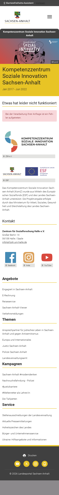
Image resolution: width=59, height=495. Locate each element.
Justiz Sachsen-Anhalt (14, 345)
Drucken (30, 455)
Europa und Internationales (16, 339)
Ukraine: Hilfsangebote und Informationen (24, 439)
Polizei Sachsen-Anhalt (14, 352)
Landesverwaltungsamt (14, 358)
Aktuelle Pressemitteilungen (17, 421)
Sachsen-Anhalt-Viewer (14, 307)
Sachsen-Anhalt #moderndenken (19, 374)
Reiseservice (8, 301)
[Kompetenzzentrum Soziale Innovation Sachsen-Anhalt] (17, 464)
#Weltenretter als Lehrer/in (16, 392)
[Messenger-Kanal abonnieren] (45, 464)
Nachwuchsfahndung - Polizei (18, 380)
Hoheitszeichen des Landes (16, 427)
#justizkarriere (9, 386)
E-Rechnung (8, 295)
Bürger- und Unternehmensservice (20, 433)
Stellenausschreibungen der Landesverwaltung (27, 415)
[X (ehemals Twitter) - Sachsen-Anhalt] (26, 464)
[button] (18, 3)
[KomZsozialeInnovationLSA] (36, 464)
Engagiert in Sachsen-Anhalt (17, 289)
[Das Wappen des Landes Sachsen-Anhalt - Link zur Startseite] (17, 17)
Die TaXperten (9, 398)
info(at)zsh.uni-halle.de (14, 242)
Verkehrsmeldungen (12, 313)
